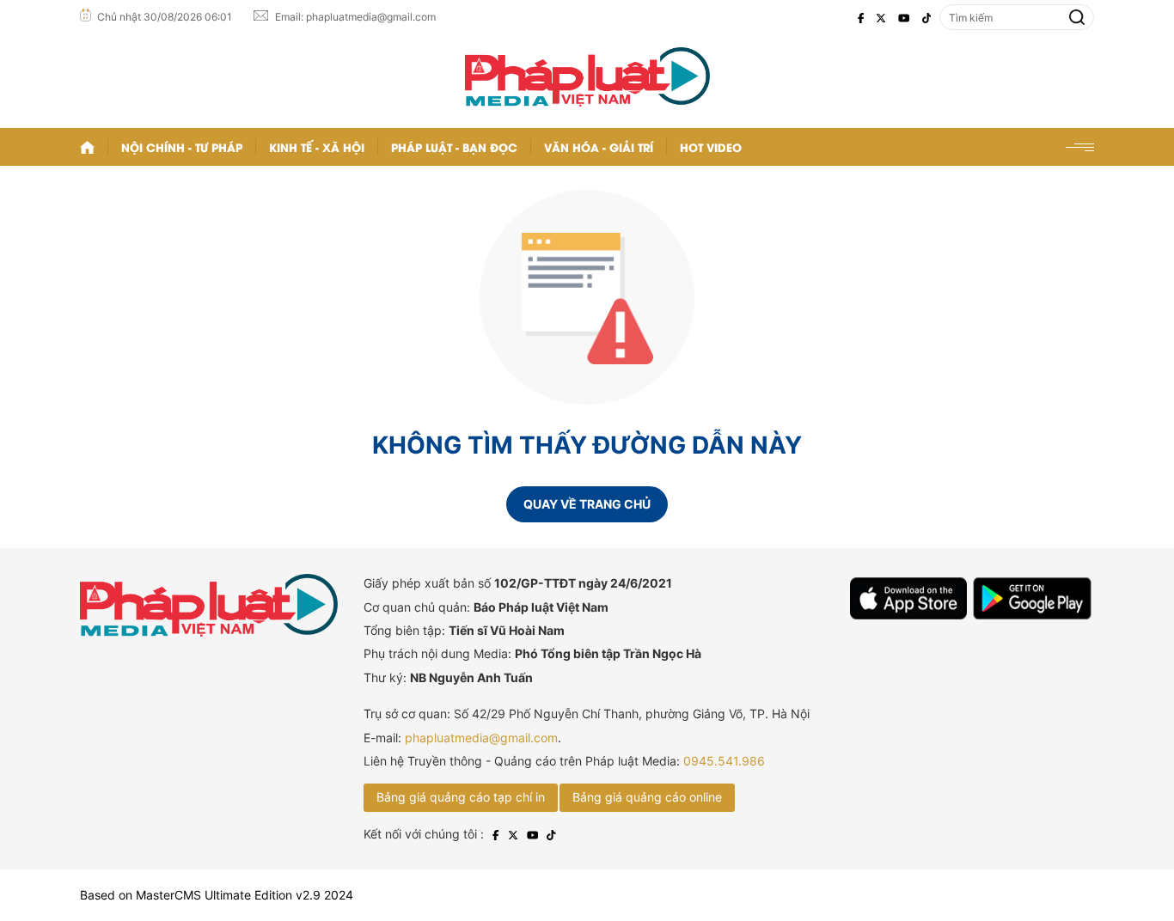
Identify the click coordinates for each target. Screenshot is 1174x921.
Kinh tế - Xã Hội (316, 146)
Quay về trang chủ (587, 504)
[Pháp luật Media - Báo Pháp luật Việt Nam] (587, 77)
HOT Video (711, 146)
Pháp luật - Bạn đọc (454, 146)
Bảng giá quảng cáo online (647, 797)
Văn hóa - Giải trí (598, 146)
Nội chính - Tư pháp (181, 146)
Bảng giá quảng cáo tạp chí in (460, 797)
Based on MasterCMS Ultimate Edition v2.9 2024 (216, 894)
